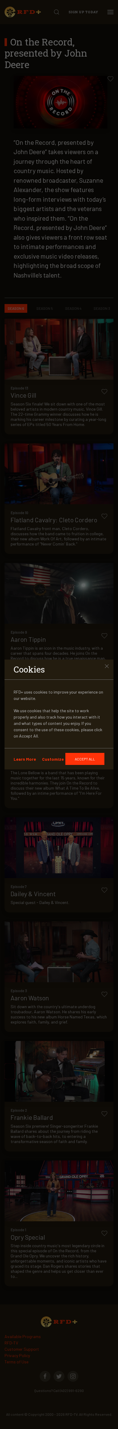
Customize (53, 759)
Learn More (25, 759)
